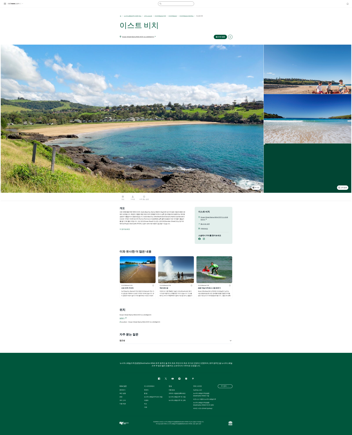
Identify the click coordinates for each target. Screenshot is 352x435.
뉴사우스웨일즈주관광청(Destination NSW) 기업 (201, 395)
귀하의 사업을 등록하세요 (177, 393)
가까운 (133, 199)
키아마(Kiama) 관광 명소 (186, 16)
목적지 (146, 390)
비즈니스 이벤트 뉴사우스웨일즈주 (204, 399)
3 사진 (257, 187)
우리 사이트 (197, 386)
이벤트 (146, 400)
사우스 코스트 (148, 16)
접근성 (122, 340)
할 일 (145, 393)
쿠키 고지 (123, 400)
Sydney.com (197, 390)
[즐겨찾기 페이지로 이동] (347, 4)
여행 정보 (172, 390)
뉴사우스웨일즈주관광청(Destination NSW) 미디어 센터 (203, 404)
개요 (122, 199)
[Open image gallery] (132, 192)
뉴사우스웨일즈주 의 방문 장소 (132, 16)
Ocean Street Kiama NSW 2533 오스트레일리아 (138, 37)
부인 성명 (123, 393)
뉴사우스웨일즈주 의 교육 (177, 400)
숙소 (145, 403)
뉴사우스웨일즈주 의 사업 (177, 397)
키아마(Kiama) (172, 16)
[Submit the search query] (160, 3)
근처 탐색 (344, 187)
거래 (145, 407)
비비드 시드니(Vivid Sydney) (202, 408)
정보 (170, 386)
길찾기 (122, 318)
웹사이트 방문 (220, 37)
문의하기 (122, 390)
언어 (225, 386)
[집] (13, 4)
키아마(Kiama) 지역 (160, 16)
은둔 (121, 397)
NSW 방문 (123, 386)
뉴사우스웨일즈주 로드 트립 (153, 397)
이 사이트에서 (149, 386)
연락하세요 (204, 228)
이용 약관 (123, 403)
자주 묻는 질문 (144, 199)
